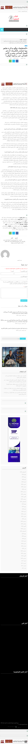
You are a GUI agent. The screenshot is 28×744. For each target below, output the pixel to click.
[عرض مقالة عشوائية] (25, 29)
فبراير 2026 (23, 486)
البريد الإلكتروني (23, 271)
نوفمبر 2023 (23, 553)
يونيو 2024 (24, 536)
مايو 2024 (24, 538)
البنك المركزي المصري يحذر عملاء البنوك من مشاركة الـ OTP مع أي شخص (15, 393)
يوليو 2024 (24, 533)
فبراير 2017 (23, 565)
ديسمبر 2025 (23, 491)
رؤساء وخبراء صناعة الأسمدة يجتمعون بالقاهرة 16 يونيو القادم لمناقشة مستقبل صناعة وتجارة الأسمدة (15, 312)
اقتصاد (21, 39)
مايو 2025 (24, 509)
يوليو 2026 (24, 474)
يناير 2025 (24, 518)
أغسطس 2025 (23, 501)
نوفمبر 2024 (23, 523)
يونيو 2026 (24, 476)
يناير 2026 (24, 489)
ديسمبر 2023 (23, 551)
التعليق (25, 286)
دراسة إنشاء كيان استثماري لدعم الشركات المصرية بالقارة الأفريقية (14, 328)
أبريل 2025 (23, 511)
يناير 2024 (24, 548)
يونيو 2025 (24, 506)
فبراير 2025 (23, 516)
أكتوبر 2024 (23, 526)
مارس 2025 (23, 513)
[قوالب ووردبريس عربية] (12, 727)
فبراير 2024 (23, 546)
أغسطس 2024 (23, 531)
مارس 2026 (23, 484)
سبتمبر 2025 (23, 499)
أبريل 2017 (23, 560)
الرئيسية (24, 39)
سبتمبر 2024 (23, 528)
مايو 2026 (24, 479)
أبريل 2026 (23, 481)
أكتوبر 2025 (23, 496)
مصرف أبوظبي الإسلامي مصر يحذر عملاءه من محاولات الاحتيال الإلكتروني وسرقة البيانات (15, 389)
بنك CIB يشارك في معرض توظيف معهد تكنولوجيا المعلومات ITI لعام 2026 (16, 384)
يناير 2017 (24, 568)
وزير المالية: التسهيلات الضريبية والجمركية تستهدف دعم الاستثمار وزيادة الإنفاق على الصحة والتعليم (15, 380)
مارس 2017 (23, 563)
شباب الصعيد (23, 58)
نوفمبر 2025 (23, 494)
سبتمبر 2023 (23, 558)
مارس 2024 (23, 543)
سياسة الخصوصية (24, 11)
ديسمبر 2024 (23, 521)
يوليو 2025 (24, 504)
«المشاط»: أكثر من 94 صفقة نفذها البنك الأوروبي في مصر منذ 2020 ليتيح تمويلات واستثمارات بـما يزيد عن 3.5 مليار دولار (14, 321)
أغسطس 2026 (23, 472)
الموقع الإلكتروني (24, 276)
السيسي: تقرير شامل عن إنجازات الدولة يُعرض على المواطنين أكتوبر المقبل (15, 376)
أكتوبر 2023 (23, 555)
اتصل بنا (19, 11)
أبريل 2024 (23, 541)
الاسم (12, 271)
